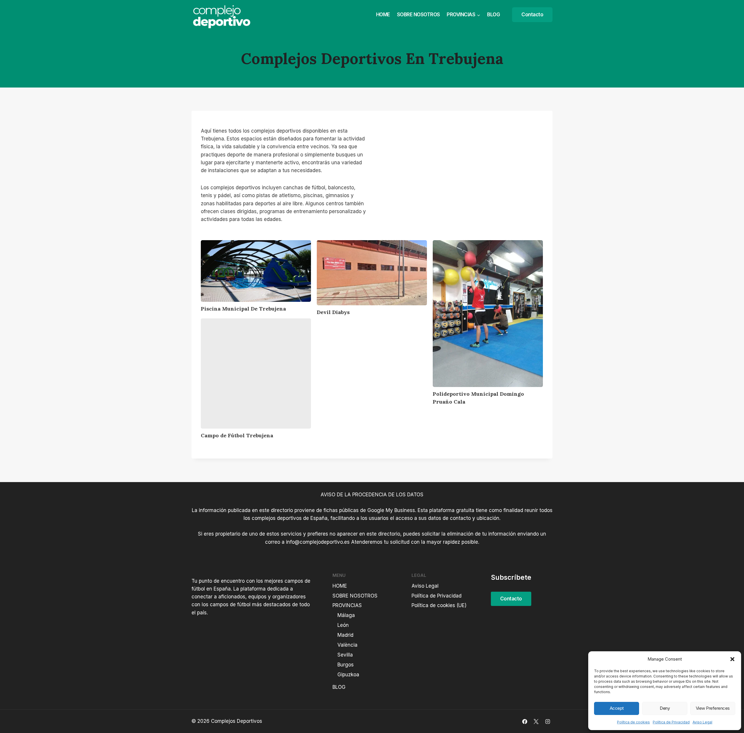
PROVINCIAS (347, 605)
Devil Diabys (333, 312)
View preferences (713, 708)
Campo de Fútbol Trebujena (237, 435)
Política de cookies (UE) (439, 605)
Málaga (346, 615)
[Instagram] (547, 721)
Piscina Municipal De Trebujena (243, 308)
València (347, 645)
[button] (732, 659)
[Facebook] (525, 721)
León (343, 625)
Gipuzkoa (348, 674)
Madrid (345, 635)
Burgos (345, 665)
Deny (665, 708)
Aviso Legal (702, 722)
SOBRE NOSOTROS (418, 14)
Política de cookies (633, 722)
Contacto (532, 14)
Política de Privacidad (671, 722)
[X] (536, 721)
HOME (383, 14)
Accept (617, 708)
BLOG (493, 14)
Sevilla (345, 655)
